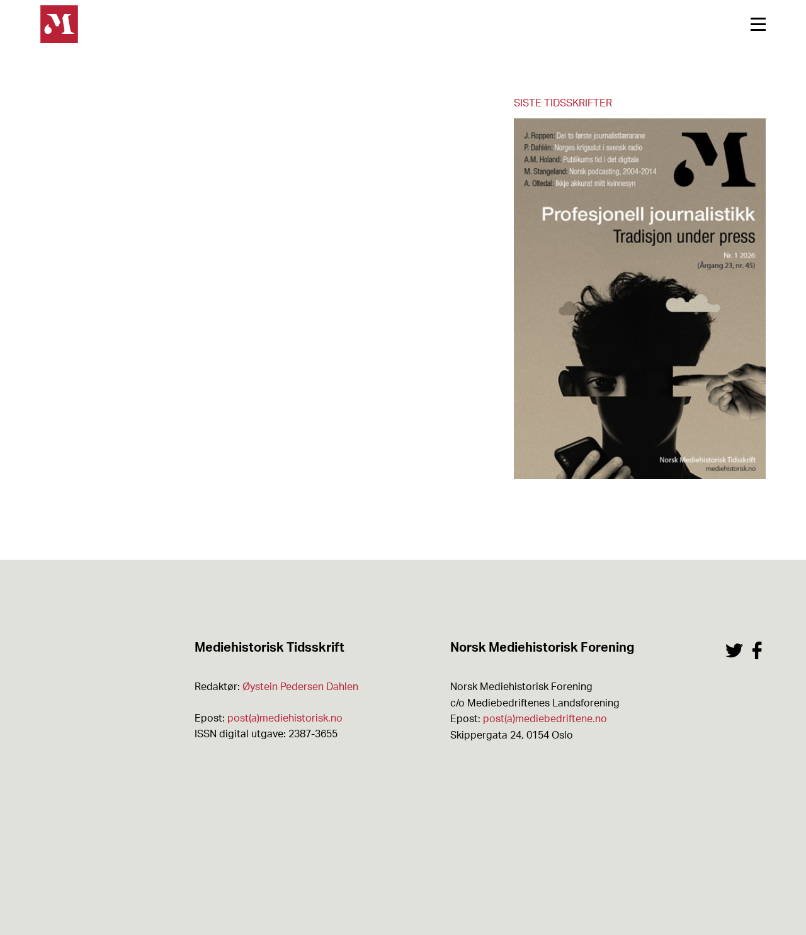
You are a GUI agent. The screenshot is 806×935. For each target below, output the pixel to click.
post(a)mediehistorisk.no (285, 718)
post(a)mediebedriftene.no (545, 719)
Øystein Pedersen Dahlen (300, 687)
